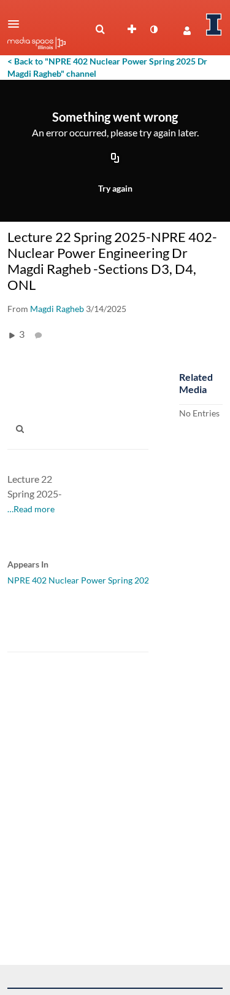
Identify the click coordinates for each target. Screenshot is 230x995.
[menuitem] (100, 29)
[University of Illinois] (214, 24)
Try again (115, 188)
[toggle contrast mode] (153, 29)
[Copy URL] (115, 159)
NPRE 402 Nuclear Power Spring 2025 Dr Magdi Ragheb (114, 580)
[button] (17, 24)
